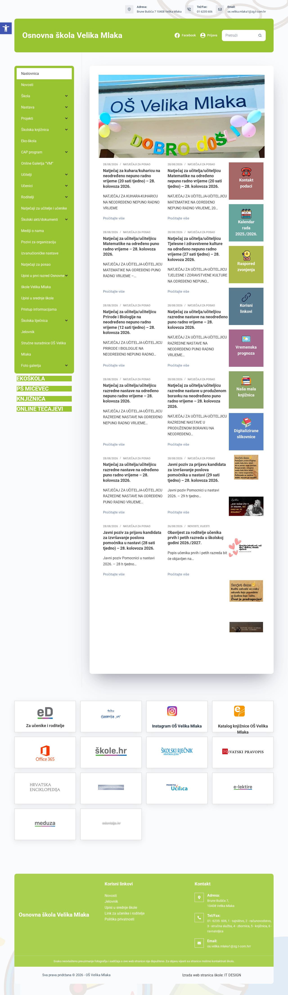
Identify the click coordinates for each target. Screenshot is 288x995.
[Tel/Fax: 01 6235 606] (189, 9)
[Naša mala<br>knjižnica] (246, 381)
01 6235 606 (204, 11)
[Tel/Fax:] (199, 917)
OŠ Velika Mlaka (98, 975)
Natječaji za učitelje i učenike (44, 208)
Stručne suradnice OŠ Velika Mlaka (43, 348)
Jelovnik (27, 332)
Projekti (27, 118)
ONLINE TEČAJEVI (40, 409)
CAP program (31, 152)
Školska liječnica (34, 320)
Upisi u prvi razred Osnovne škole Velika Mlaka (42, 281)
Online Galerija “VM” (37, 163)
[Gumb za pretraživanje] (260, 35)
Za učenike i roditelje (45, 725)
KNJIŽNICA (31, 399)
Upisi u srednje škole (37, 298)
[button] (6, 28)
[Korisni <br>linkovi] (246, 297)
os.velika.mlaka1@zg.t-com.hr (246, 11)
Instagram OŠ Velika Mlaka (177, 726)
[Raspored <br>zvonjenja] (246, 255)
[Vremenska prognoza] (246, 339)
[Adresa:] (199, 897)
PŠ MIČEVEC (33, 388)
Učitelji (26, 174)
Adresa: (213, 895)
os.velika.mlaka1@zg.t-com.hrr (229, 946)
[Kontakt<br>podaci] (246, 172)
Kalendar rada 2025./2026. (246, 227)
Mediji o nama (32, 231)
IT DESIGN (232, 975)
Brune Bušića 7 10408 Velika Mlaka (159, 11)
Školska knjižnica (35, 130)
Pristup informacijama (39, 309)
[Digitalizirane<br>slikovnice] (246, 423)
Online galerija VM (111, 727)
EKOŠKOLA (31, 378)
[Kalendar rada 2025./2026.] (246, 214)
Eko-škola (28, 141)
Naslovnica (30, 73)
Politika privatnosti (119, 919)
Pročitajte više (115, 218)
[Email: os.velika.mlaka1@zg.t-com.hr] (220, 9)
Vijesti (204, 526)
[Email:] (199, 943)
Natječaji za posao (136, 164)
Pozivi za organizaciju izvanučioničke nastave (39, 247)
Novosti (193, 526)
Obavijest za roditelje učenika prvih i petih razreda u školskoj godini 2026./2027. (195, 537)
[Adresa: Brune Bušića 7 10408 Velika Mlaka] (129, 9)
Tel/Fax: (213, 915)
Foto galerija (31, 365)
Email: (212, 941)
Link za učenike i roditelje (124, 913)
